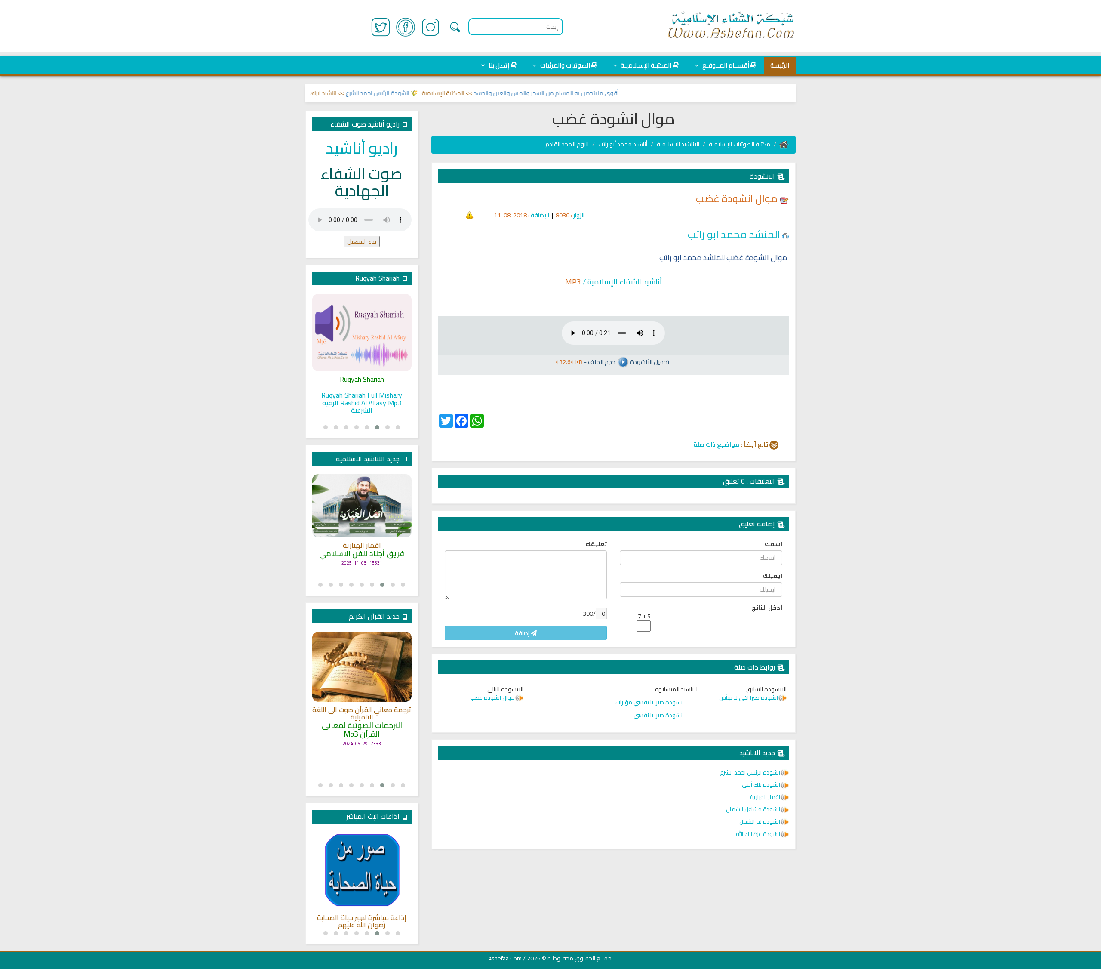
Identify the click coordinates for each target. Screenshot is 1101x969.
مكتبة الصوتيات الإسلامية (739, 144)
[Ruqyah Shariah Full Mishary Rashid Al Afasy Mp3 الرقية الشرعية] (362, 332)
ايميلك (772, 575)
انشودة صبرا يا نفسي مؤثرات (649, 702)
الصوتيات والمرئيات (564, 65)
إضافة (523, 633)
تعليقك (596, 544)
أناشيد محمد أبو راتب (622, 144)
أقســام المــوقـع (725, 65)
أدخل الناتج (767, 607)
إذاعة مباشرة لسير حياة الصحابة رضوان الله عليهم (361, 921)
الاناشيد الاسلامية (678, 144)
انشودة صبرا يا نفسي (659, 715)
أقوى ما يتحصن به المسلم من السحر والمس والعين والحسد (564, 93)
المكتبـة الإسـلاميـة (645, 65)
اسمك (773, 544)
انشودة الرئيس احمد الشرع (395, 93)
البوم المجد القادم (567, 144)
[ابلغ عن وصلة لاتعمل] (469, 214)
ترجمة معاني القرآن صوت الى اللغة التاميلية (361, 713)
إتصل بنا (498, 65)
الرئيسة (779, 65)
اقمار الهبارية (362, 545)
